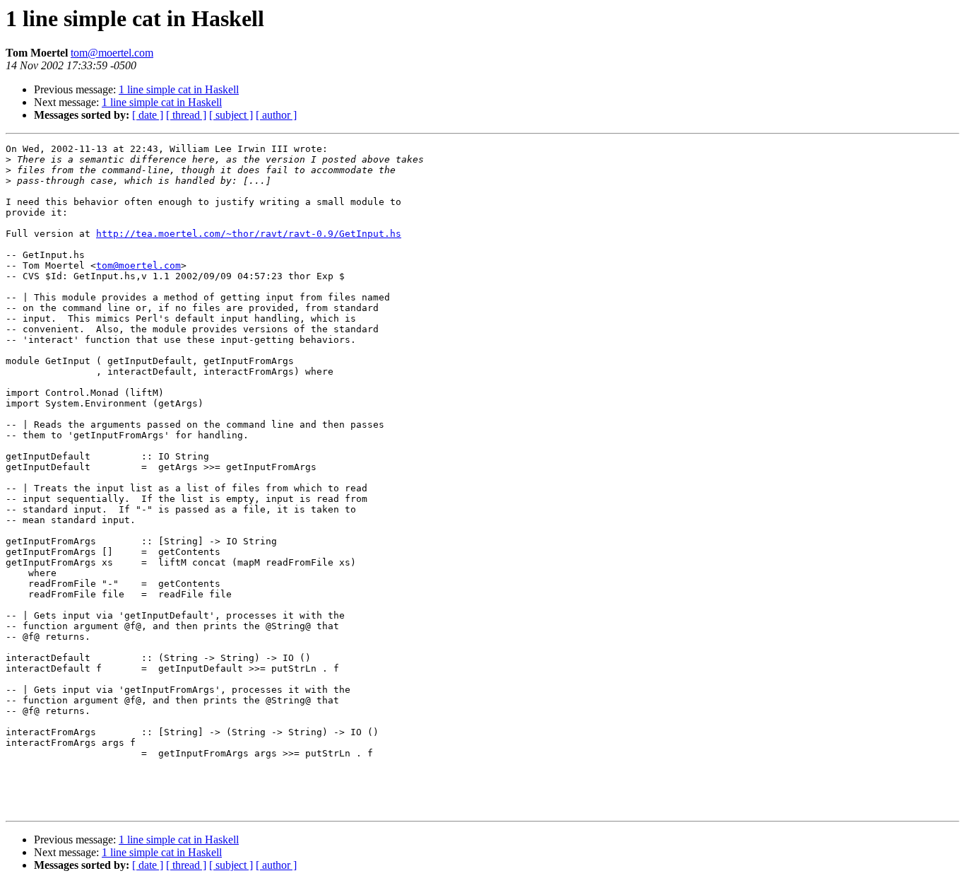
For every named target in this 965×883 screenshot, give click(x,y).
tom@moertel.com (112, 53)
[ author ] (276, 115)
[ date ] (147, 115)
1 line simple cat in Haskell (179, 89)
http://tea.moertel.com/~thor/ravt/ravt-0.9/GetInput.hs (248, 233)
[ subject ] (231, 115)
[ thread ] (186, 115)
